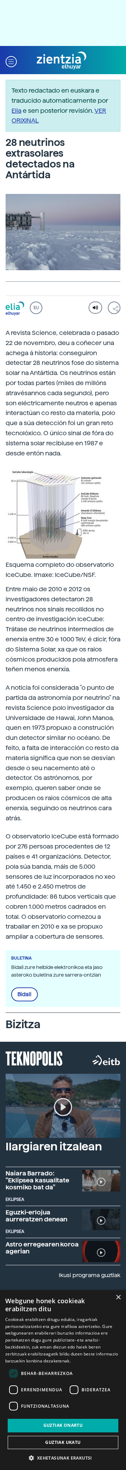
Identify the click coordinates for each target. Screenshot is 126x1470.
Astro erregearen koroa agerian (42, 1248)
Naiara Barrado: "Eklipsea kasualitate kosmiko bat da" (37, 1180)
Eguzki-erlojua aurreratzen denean (36, 1216)
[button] (11, 60)
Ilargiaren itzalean (54, 1146)
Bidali (24, 994)
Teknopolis (34, 1057)
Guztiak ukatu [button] (62, 1442)
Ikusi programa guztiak (89, 1275)
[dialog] (63, 1380)
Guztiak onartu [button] (63, 1425)
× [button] (118, 1297)
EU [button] (36, 307)
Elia (16, 110)
